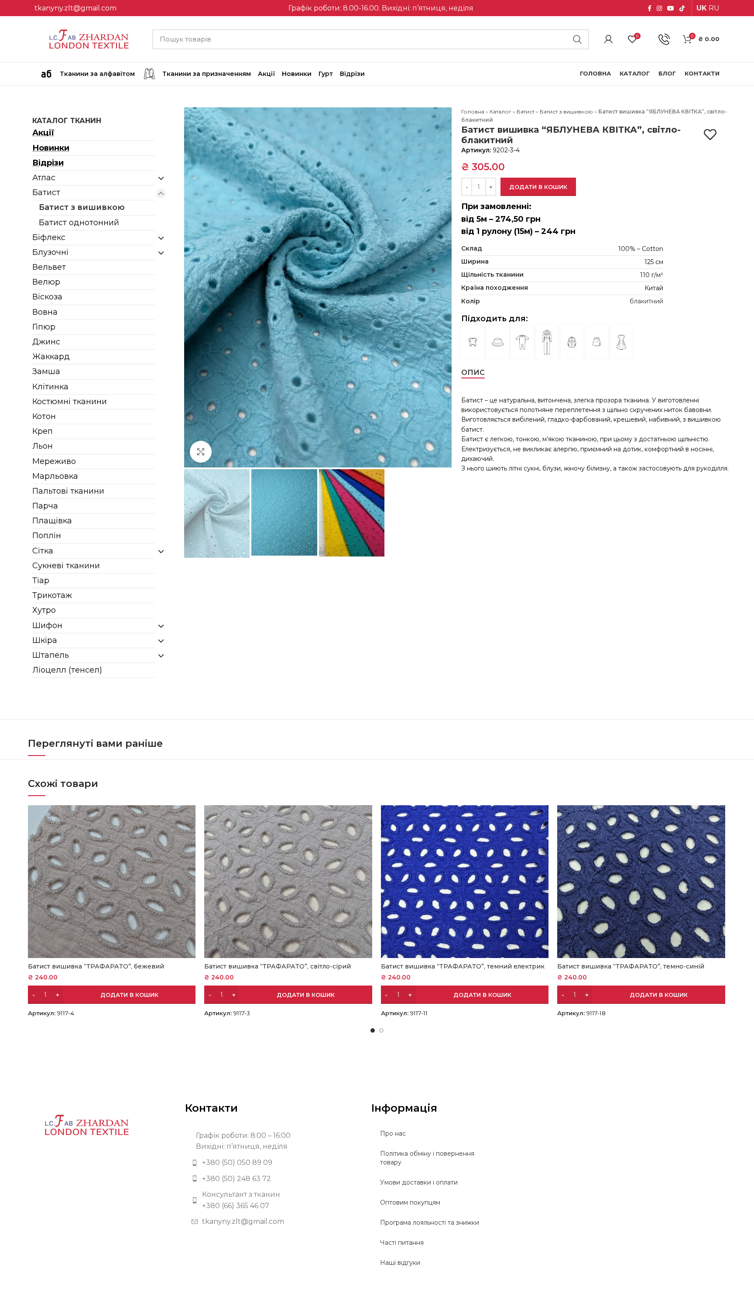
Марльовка (55, 476)
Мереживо (54, 461)
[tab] (473, 372)
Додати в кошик (538, 186)
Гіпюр (43, 327)
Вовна (45, 312)
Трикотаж (52, 595)
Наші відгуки (400, 1263)
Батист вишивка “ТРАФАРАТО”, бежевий (96, 966)
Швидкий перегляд (189, 819)
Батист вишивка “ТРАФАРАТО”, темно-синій (630, 966)
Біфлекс (48, 237)
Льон (42, 446)
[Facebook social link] (649, 8)
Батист (46, 192)
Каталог (500, 111)
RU (714, 8)
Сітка (42, 551)
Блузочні (50, 252)
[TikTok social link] (682, 8)
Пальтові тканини (68, 491)
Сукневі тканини (66, 565)
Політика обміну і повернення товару (427, 1158)
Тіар (40, 580)
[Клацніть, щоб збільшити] (201, 452)
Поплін (46, 535)
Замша (46, 371)
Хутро (44, 610)
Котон (44, 416)
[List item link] (272, 1162)
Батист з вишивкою (82, 207)
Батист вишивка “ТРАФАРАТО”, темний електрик (463, 966)
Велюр (46, 282)
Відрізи (48, 163)
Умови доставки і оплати (419, 1182)
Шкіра (44, 640)
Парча (45, 506)
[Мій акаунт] (608, 39)
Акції (43, 132)
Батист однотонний (79, 222)
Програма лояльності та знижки (429, 1222)
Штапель (50, 655)
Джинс (46, 342)
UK (701, 8)
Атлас (43, 177)
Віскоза (47, 297)
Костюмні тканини (69, 401)
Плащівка (52, 520)
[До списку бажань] (710, 134)
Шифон (47, 625)
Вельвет (49, 267)
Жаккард (51, 356)
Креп (42, 431)
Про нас (393, 1133)
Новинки (50, 148)
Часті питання (402, 1243)
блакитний (646, 301)
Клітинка (50, 387)
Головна (472, 111)
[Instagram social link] (659, 8)
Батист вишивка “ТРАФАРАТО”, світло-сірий (277, 966)
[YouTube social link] (671, 8)
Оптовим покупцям (410, 1202)
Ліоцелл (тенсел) (67, 670)
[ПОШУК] (577, 39)
